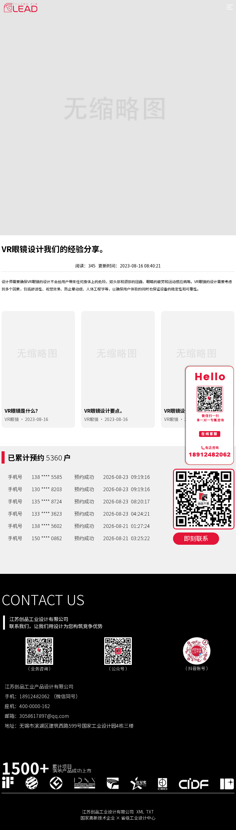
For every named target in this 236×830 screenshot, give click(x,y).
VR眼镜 (12, 419)
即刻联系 (196, 538)
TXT (150, 812)
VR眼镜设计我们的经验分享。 (116, 410)
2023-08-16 (36, 419)
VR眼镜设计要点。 (25, 410)
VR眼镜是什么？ (182, 410)
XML (140, 812)
